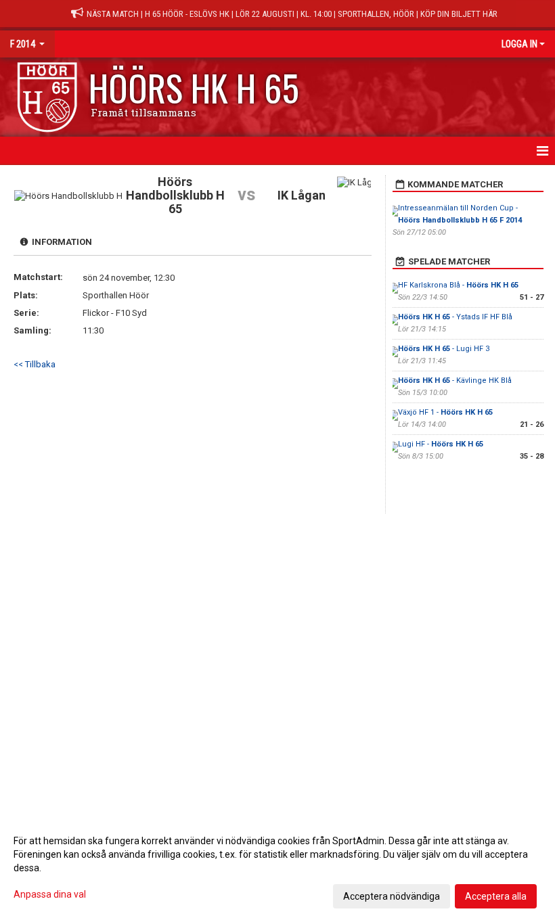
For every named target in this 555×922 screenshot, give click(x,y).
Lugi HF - (440, 444)
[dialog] (277, 868)
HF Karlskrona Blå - (458, 285)
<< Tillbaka (35, 364)
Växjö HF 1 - (445, 412)
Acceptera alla (496, 896)
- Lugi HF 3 (443, 348)
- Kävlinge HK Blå (455, 380)
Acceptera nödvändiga (391, 896)
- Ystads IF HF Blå (455, 317)
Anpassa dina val (50, 894)
